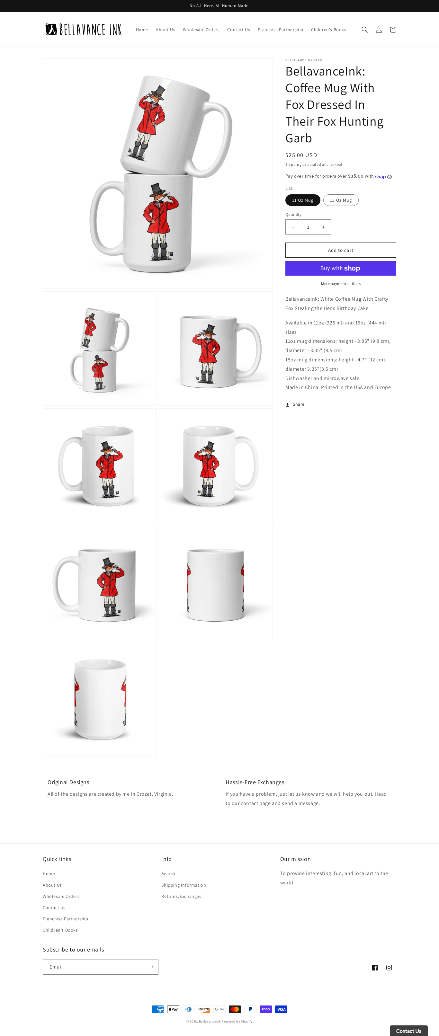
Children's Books (60, 930)
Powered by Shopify (237, 1021)
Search (168, 873)
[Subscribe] (151, 967)
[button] (365, 29)
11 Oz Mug (303, 200)
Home (49, 873)
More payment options (341, 283)
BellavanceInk (210, 1021)
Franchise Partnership (65, 919)
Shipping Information (183, 885)
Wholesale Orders (61, 896)
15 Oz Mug (341, 200)
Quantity (293, 214)
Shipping (293, 164)
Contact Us (54, 907)
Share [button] (299, 404)
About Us (52, 885)
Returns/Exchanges (181, 896)
